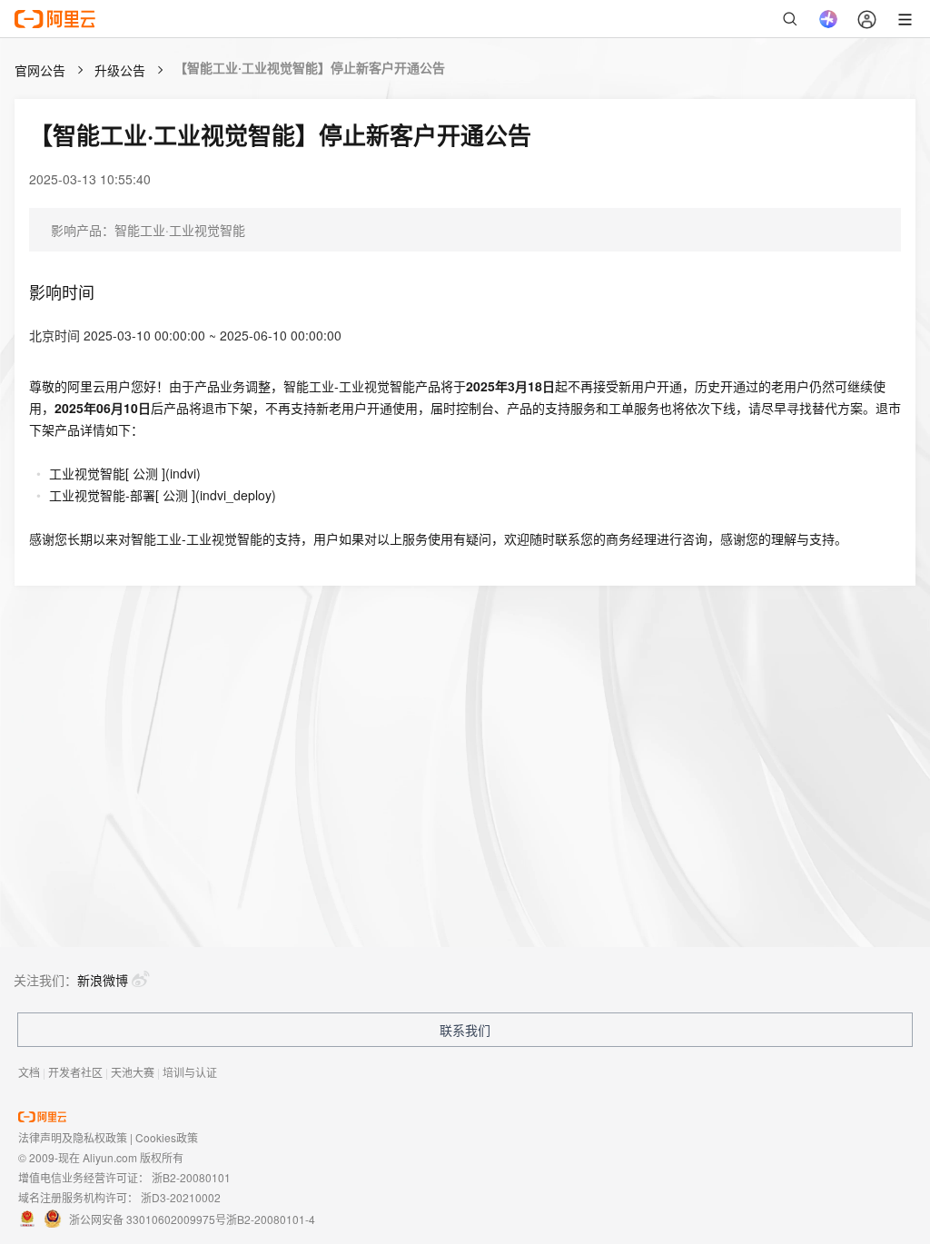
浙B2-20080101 (191, 1177)
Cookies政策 (166, 1137)
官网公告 (40, 70)
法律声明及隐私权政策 (72, 1137)
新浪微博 (102, 980)
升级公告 (119, 70)
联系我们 (465, 1030)
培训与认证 (190, 1072)
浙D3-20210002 (181, 1197)
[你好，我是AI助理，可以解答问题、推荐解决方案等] (828, 19)
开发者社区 (75, 1072)
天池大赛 (132, 1072)
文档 (29, 1072)
